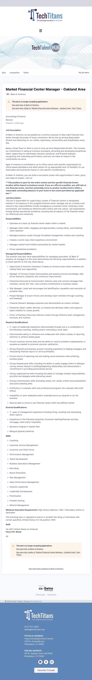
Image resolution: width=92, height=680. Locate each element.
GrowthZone (36, 601)
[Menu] (41, 31)
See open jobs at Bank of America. (25, 105)
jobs (4, 72)
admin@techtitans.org (34, 629)
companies (14, 72)
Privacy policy (40, 595)
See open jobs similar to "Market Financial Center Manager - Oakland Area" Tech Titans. (47, 108)
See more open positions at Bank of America (46, 569)
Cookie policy (51, 595)
